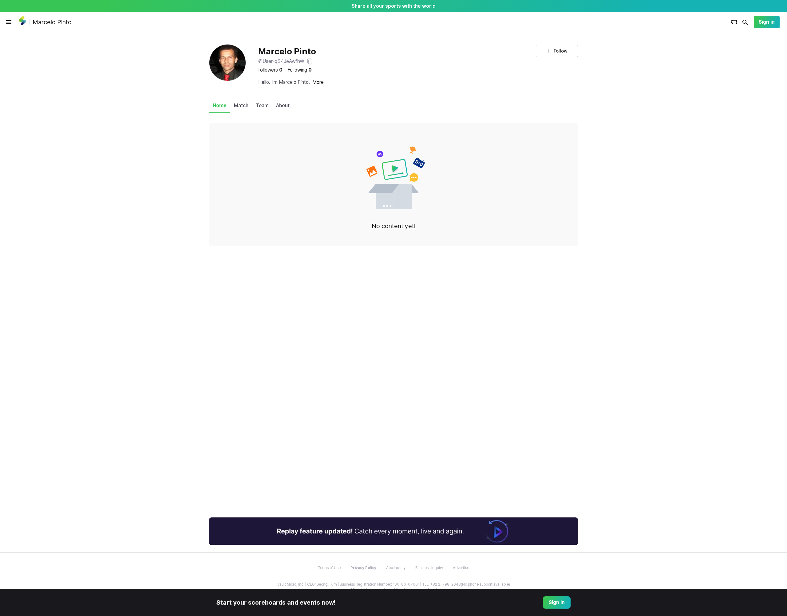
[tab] (219, 105)
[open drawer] (8, 22)
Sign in (767, 22)
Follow (561, 51)
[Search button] (745, 22)
